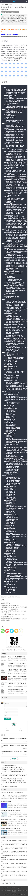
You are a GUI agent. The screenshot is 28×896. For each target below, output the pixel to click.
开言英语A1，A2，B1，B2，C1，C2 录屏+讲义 (12, 781)
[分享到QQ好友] (12, 631)
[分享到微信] (3, 631)
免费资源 (3, 890)
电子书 (6, 883)
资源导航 (9, 890)
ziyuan (2, 12)
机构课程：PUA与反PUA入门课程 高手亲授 (11, 779)
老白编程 (23, 894)
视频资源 (19, 890)
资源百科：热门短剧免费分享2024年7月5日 (11, 767)
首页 (2, 4)
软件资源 (14, 890)
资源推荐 (14, 892)
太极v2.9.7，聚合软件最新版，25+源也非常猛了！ (12, 793)
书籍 (14, 883)
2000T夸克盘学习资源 (6, 801)
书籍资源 (6, 4)
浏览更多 (14, 758)
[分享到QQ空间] (16, 631)
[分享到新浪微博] (7, 631)
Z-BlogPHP (11, 894)
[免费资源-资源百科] (14, 1)
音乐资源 (24, 890)
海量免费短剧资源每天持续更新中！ (10, 34)
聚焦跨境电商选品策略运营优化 (8, 765)
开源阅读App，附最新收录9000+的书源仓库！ (11, 810)
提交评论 (8, 718)
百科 (10, 883)
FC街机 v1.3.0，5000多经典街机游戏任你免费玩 (12, 769)
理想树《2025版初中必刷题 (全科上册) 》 (10, 828)
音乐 (2, 883)
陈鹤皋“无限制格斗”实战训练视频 (9, 786)
